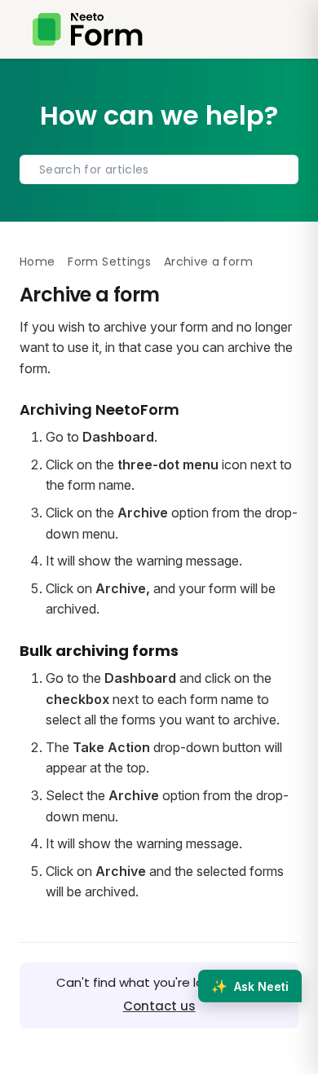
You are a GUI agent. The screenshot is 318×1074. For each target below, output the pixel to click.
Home (37, 261)
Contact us (159, 1006)
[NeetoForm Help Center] (88, 29)
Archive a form (208, 261)
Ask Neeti (250, 986)
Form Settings (109, 261)
